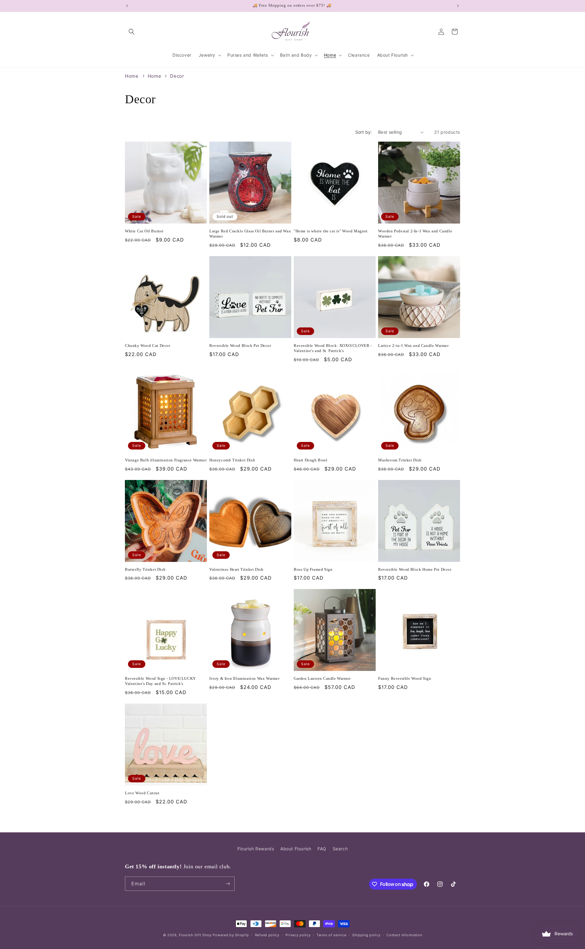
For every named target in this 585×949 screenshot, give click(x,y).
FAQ (321, 848)
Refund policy (267, 935)
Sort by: (363, 132)
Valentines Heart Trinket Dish (236, 569)
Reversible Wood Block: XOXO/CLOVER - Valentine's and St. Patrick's (333, 348)
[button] (131, 31)
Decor (177, 76)
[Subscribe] (227, 884)
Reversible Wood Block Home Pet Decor (415, 569)
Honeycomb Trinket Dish (232, 460)
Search (340, 848)
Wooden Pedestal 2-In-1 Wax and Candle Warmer (415, 233)
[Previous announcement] (127, 6)
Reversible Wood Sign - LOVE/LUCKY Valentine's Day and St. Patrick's (160, 681)
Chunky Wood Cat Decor (147, 345)
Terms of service (331, 935)
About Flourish (295, 848)
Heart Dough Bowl (311, 460)
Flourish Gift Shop (195, 935)
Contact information (404, 935)
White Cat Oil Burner (144, 231)
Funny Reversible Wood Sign (404, 678)
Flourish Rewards (255, 848)
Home (131, 76)
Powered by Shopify (231, 935)
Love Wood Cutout (142, 793)
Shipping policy (366, 935)
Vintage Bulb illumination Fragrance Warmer (166, 460)
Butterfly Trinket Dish (145, 569)
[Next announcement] (458, 6)
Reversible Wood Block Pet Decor (240, 345)
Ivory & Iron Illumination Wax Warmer (244, 678)
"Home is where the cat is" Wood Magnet (331, 231)
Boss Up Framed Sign (313, 569)
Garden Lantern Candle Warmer (322, 678)
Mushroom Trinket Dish (400, 460)
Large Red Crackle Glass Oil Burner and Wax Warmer (250, 233)
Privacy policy (298, 935)
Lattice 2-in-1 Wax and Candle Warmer (413, 345)
